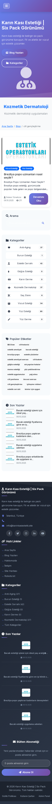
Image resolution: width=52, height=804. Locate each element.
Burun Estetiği (30, 255)
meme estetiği (13, 369)
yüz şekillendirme (32, 369)
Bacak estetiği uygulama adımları (29, 446)
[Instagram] (26, 533)
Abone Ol (27, 772)
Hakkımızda (10, 560)
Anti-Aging (31, 247)
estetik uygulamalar (16, 374)
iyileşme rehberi (34, 384)
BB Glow (11, 345)
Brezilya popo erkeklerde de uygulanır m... (29, 458)
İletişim (7, 565)
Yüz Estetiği (31, 311)
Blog (18, 126)
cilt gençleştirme (14, 384)
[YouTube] (43, 533)
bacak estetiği (32, 350)
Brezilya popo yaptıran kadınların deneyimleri (26, 700)
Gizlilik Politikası (9, 796)
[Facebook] (9, 533)
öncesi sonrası (29, 379)
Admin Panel (44, 796)
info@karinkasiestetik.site (20, 525)
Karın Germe (31, 279)
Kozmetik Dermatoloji (28, 287)
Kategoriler (16, 63)
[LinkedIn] (34, 533)
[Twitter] (18, 533)
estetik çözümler (31, 355)
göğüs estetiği (13, 364)
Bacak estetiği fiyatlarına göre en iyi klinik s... (26, 677)
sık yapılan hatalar (32, 364)
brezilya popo (13, 355)
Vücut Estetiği (30, 303)
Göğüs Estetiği (29, 271)
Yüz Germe (31, 319)
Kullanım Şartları (27, 796)
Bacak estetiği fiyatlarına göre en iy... (29, 423)
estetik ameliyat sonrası (17, 359)
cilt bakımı (37, 359)
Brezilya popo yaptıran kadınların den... (28, 435)
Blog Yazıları (16, 52)
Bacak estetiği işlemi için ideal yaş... (29, 411)
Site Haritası (10, 571)
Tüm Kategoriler (12, 625)
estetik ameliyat (14, 350)
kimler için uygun (32, 389)
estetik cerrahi (13, 389)
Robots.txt (9, 576)
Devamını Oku (38, 198)
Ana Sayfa (7, 126)
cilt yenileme (13, 379)
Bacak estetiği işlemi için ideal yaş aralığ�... (26, 653)
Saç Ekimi (31, 295)
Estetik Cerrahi (30, 263)
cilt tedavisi (24, 345)
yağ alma (33, 374)
